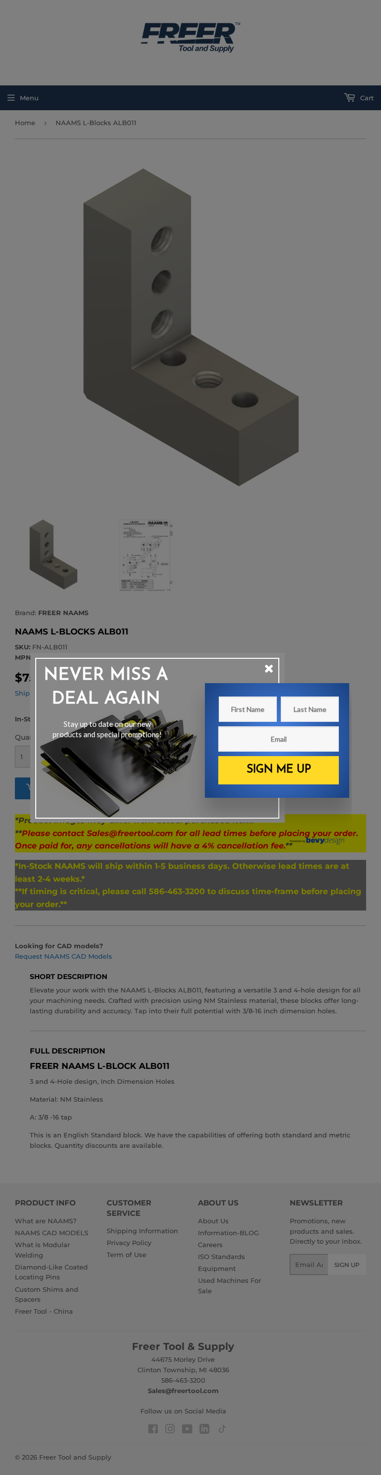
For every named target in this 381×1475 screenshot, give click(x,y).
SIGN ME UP (279, 769)
